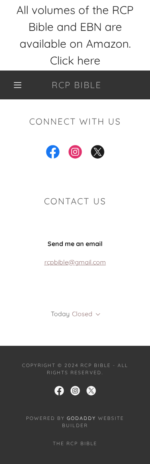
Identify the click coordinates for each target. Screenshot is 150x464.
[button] (18, 85)
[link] (76, 85)
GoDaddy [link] (81, 418)
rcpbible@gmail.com (75, 262)
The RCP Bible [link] (75, 443)
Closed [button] (82, 314)
